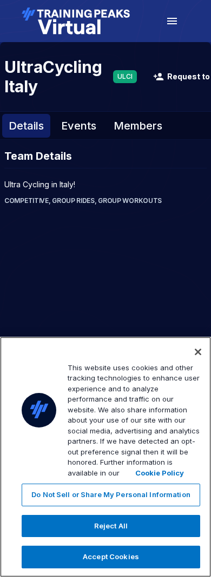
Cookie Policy (159, 473)
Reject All (111, 525)
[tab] (26, 126)
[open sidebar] (172, 21)
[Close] (198, 352)
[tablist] (105, 126)
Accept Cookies (111, 556)
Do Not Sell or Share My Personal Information (110, 494)
